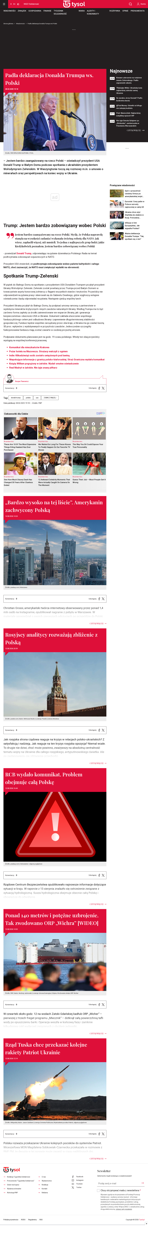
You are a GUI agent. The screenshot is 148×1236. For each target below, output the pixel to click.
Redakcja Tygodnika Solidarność (18, 1177)
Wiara (82, 10)
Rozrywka (114, 10)
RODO (23, 1219)
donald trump (16, 398)
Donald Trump (24, 253)
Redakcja (45, 1185)
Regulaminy (32, 1219)
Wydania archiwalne (14, 1189)
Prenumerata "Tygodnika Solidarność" (20, 1181)
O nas (44, 1177)
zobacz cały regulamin (124, 1209)
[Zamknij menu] (4, 4)
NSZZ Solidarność (31, 4)
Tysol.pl (142, 1219)
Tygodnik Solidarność (60, 12)
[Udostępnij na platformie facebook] (99, 388)
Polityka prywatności (10, 1219)
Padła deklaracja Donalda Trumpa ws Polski (42, 23)
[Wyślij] (143, 1183)
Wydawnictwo (47, 1181)
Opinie (125, 10)
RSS (41, 1219)
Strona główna (8, 23)
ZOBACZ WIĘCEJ (50, 398)
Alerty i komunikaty (93, 12)
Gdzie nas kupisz (13, 1185)
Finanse (47, 10)
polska (28, 398)
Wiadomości (9, 10)
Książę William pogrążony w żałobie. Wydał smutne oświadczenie (44, 363)
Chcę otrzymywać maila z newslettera (121, 1190)
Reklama (45, 1192)
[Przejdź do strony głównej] (71, 4)
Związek (22, 10)
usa (37, 398)
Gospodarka (34, 10)
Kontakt (44, 1189)
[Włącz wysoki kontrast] (18, 4)
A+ (14, 4)
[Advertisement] (74, 48)
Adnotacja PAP (12, 1192)
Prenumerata (138, 10)
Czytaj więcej (134, 130)
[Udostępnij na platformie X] (103, 388)
